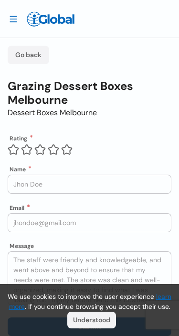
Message (22, 246)
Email (17, 208)
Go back (28, 54)
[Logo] (50, 19)
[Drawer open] (13, 18)
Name (18, 169)
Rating (18, 138)
